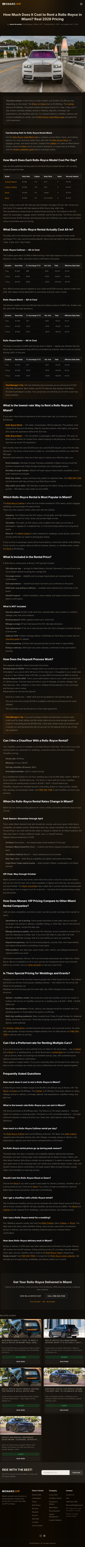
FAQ (43, 1301)
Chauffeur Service (55, 1498)
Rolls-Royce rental (53, 1253)
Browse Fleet (36, 1495)
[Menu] (81, 4)
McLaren (35, 1508)
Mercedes (35, 1519)
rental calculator (35, 965)
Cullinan (70, 104)
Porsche (35, 1515)
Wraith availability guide (23, 149)
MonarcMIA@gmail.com (74, 1505)
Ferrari (34, 1502)
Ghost (34, 104)
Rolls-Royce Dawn (14, 436)
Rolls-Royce (36, 1505)
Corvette (35, 1522)
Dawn (43, 104)
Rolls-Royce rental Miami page (51, 117)
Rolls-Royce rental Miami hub (25, 137)
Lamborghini (57, 1052)
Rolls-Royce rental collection (63, 1256)
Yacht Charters (37, 1525)
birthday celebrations (15, 1028)
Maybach (35, 1512)
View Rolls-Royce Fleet (30, 1296)
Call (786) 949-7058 (56, 1296)
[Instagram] (41, 1536)
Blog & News (53, 1507)
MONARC (11, 1491)
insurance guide (12, 639)
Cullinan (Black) (11, 182)
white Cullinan (70, 1134)
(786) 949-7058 (74, 478)
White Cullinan (24, 534)
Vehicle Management (53, 1515)
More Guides (51, 1301)
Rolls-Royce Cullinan (15, 503)
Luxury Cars (53, 1495)
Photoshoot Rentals (53, 1503)
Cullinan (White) (11, 187)
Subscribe (76, 1473)
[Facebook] (44, 1536)
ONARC (13, 3)
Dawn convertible (29, 886)
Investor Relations (55, 1520)
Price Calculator (35, 1301)
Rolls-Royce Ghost (60, 140)
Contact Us (70, 1495)
